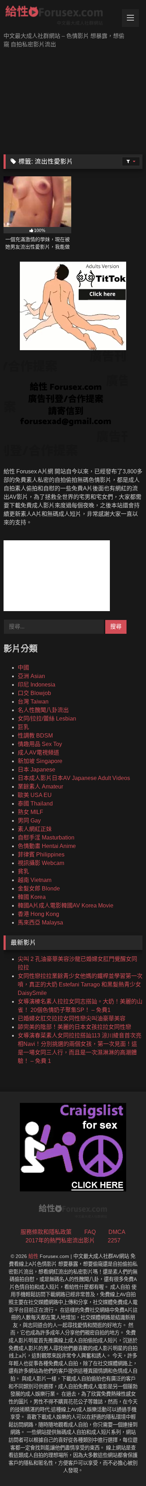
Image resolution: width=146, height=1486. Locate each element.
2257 (114, 1240)
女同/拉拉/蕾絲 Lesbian (47, 719)
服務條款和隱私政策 (46, 1232)
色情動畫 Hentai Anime (47, 846)
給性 (33, 1256)
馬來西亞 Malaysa (40, 923)
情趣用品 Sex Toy (40, 744)
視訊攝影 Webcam (41, 863)
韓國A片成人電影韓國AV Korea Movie (65, 906)
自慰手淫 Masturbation (46, 838)
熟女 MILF (30, 812)
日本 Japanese (36, 770)
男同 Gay (29, 821)
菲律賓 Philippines (41, 855)
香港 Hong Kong (38, 914)
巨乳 (23, 727)
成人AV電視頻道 (38, 753)
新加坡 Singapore (40, 761)
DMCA (116, 1232)
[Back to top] (124, 1465)
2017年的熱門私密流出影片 (60, 1240)
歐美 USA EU (35, 795)
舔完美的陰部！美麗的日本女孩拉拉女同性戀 (74, 1027)
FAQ (90, 1232)
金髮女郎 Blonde (39, 889)
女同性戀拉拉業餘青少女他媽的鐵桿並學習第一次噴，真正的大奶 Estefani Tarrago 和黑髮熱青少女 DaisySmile (80, 984)
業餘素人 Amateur (40, 787)
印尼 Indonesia (36, 685)
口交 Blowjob (34, 693)
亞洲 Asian (31, 676)
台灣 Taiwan (33, 702)
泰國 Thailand (35, 804)
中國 (23, 668)
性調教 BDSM (35, 736)
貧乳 (23, 872)
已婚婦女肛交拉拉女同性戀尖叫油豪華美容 (71, 1018)
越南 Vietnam (34, 880)
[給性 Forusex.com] (60, 17)
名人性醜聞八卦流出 (43, 710)
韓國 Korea (32, 897)
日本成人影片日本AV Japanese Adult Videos (74, 778)
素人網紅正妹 (35, 829)
